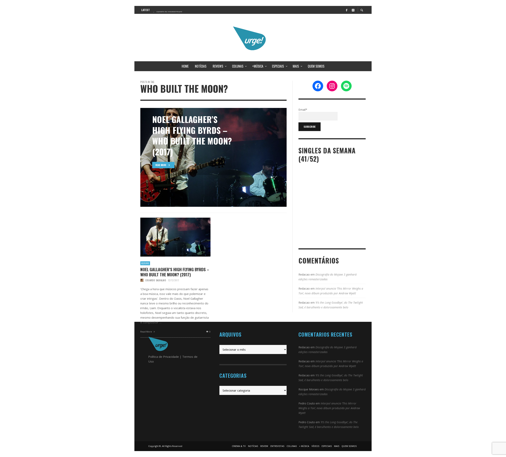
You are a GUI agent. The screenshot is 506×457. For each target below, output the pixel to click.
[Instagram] (353, 10)
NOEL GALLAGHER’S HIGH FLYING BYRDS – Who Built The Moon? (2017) (174, 272)
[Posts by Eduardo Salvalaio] (141, 280)
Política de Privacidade (163, 357)
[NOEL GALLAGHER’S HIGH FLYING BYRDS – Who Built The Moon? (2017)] (169, 237)
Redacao (304, 274)
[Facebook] (346, 10)
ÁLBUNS (145, 263)
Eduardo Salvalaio (155, 280)
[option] (213, 157)
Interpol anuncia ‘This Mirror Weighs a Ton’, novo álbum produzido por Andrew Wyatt (329, 408)
